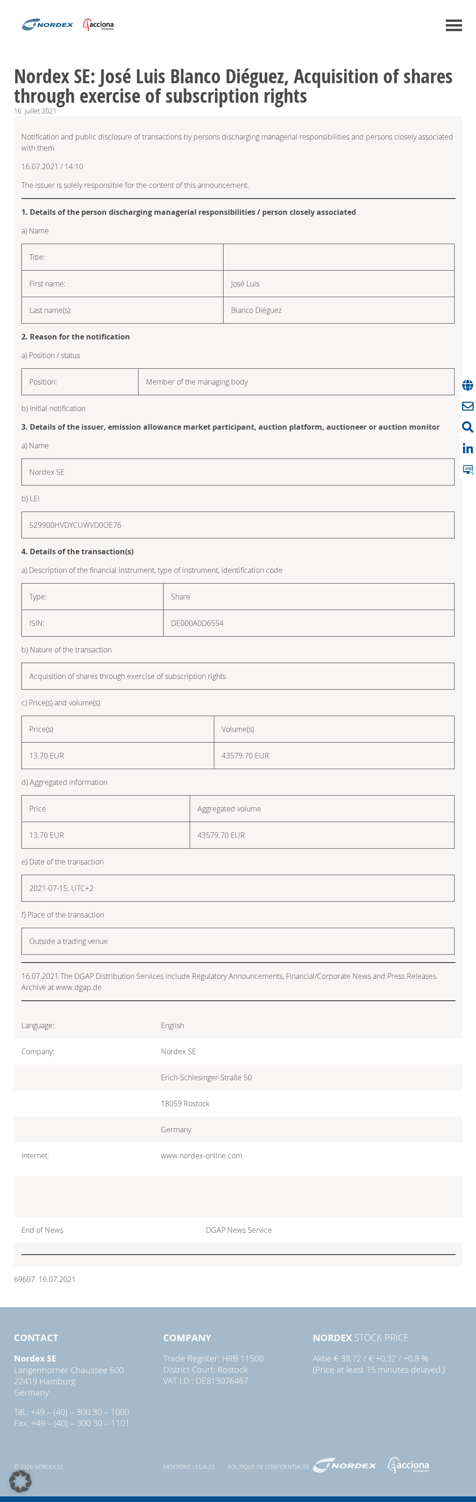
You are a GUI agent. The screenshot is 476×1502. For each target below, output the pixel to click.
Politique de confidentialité (269, 1466)
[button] (20, 1481)
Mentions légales (189, 1466)
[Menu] (454, 25)
